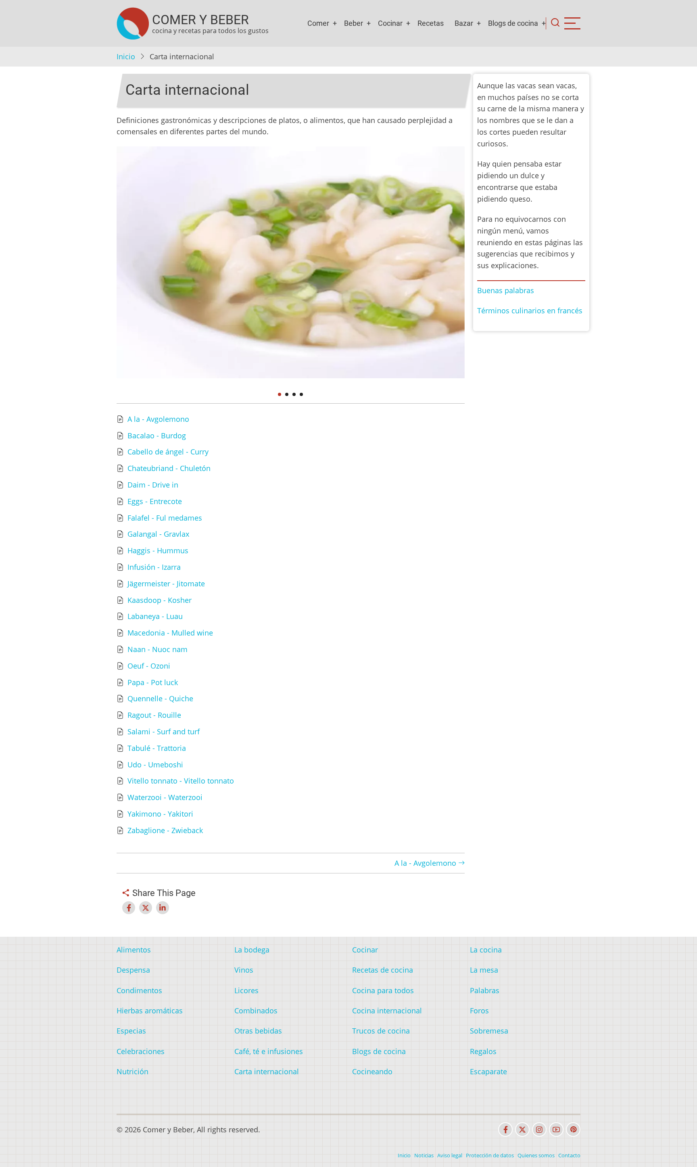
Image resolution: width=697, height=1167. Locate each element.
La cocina (486, 949)
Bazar (464, 23)
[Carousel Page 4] (301, 394)
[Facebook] (505, 1129)
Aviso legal (449, 1155)
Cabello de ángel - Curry (168, 451)
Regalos (483, 1051)
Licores (246, 990)
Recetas (430, 23)
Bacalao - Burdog (156, 435)
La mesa (484, 970)
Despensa (133, 970)
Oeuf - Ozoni (148, 666)
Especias (131, 1031)
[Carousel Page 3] (294, 394)
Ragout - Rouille (154, 715)
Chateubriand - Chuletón (169, 468)
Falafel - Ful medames (164, 518)
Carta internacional (266, 1071)
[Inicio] (133, 23)
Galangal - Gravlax (158, 534)
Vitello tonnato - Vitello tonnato (180, 781)
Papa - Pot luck (152, 682)
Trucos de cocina (381, 1031)
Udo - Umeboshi (155, 764)
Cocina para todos (383, 990)
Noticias (424, 1155)
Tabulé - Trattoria (156, 748)
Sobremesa (489, 1031)
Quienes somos (536, 1155)
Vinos (243, 970)
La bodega (251, 949)
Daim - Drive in (152, 485)
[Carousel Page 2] (286, 394)
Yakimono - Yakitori (160, 814)
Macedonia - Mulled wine (170, 633)
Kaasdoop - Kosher (159, 600)
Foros (479, 1010)
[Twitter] (522, 1129)
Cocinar (390, 23)
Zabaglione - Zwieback (165, 830)
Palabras (484, 990)
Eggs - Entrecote (154, 501)
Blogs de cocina (513, 23)
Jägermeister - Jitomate (166, 583)
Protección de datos (490, 1155)
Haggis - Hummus (157, 550)
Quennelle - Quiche (160, 698)
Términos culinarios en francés (529, 310)
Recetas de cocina (382, 970)
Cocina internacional (387, 1010)
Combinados (256, 1010)
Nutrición (132, 1071)
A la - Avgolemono (158, 419)
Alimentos (134, 949)
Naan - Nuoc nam (157, 649)
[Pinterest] (573, 1129)
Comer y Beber (200, 19)
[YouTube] (556, 1129)
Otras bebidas (258, 1031)
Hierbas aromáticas (150, 1010)
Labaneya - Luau (155, 616)
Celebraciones (141, 1051)
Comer (318, 23)
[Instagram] (539, 1129)
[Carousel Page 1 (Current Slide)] (279, 394)
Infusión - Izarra (154, 567)
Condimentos (139, 990)
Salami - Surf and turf (163, 731)
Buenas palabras (505, 290)
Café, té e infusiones (268, 1051)
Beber (353, 23)
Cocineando (372, 1071)
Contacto (569, 1155)
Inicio (126, 56)
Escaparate (488, 1071)
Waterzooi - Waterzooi (164, 797)
